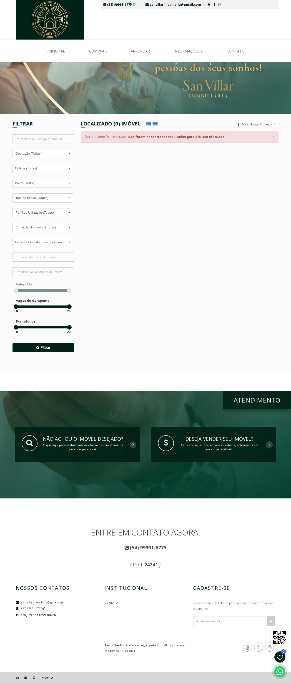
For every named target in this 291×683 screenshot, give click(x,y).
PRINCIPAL (55, 51)
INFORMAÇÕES (187, 51)
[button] (43, 153)
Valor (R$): (24, 284)
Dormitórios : (26, 321)
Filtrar (45, 348)
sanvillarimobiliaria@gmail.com (42, 602)
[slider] (16, 290)
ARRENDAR (140, 51)
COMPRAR (98, 51)
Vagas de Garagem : (32, 300)
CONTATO (236, 51)
